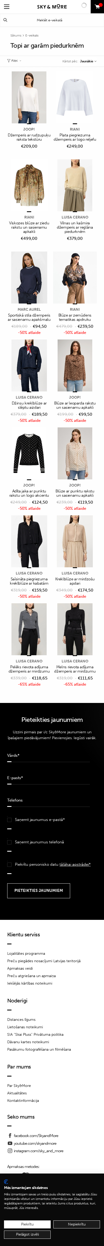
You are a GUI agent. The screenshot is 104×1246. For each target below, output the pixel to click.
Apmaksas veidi (20, 968)
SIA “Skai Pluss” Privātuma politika (35, 1034)
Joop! (29, 129)
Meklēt (5, 20)
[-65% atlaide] (29, 629)
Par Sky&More (19, 1085)
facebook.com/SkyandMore (36, 1135)
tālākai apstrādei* (75, 864)
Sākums (15, 35)
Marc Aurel (29, 309)
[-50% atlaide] (29, 278)
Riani (75, 129)
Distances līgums (21, 1019)
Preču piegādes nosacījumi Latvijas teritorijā (44, 961)
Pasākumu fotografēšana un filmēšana (39, 1049)
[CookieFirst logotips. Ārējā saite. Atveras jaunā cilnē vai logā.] (6, 1181)
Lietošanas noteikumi (25, 1027)
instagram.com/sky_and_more (38, 1150)
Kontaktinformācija (23, 1100)
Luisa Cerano (75, 217)
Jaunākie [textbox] (86, 61)
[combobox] (88, 61)
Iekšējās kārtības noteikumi (29, 983)
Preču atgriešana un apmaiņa (31, 976)
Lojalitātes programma (26, 953)
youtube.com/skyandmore (35, 1143)
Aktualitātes (17, 1093)
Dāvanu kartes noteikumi (28, 1042)
